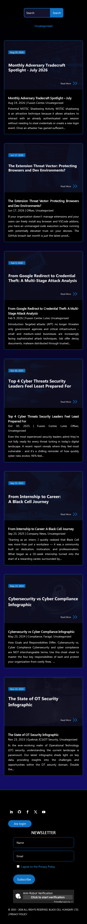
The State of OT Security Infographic (33, 734)
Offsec (30, 210)
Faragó (48, 636)
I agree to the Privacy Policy (38, 866)
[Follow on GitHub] (19, 812)
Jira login (20, 824)
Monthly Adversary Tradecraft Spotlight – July (40, 98)
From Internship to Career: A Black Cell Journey (41, 529)
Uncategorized (54, 103)
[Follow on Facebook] (27, 812)
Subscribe (24, 879)
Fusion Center (35, 103)
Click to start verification (48, 897)
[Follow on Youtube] (43, 812)
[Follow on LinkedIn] (11, 812)
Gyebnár (32, 739)
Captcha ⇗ (63, 901)
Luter (46, 318)
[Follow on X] (35, 812)
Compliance (35, 636)
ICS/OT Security (48, 739)
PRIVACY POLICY (18, 914)
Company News (36, 533)
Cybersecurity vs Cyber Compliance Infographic (41, 631)
